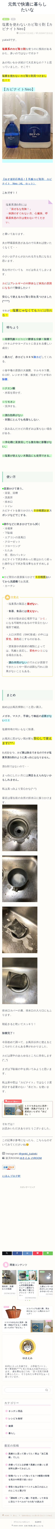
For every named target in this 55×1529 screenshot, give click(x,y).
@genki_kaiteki (28, 1153)
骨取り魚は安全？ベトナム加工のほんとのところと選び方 (28, 1489)
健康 (11, 1426)
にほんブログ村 (11, 1176)
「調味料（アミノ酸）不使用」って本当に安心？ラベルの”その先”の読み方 (28, 1500)
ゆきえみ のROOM (31, 1158)
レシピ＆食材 (16, 1418)
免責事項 (38, 1522)
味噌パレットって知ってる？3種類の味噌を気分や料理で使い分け (29, 1478)
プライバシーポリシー (22, 1522)
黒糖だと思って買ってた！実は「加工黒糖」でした (28, 1456)
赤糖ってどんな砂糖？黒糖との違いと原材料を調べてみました (28, 1467)
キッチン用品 (16, 1411)
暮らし (6, 19)
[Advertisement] (27, 1217)
